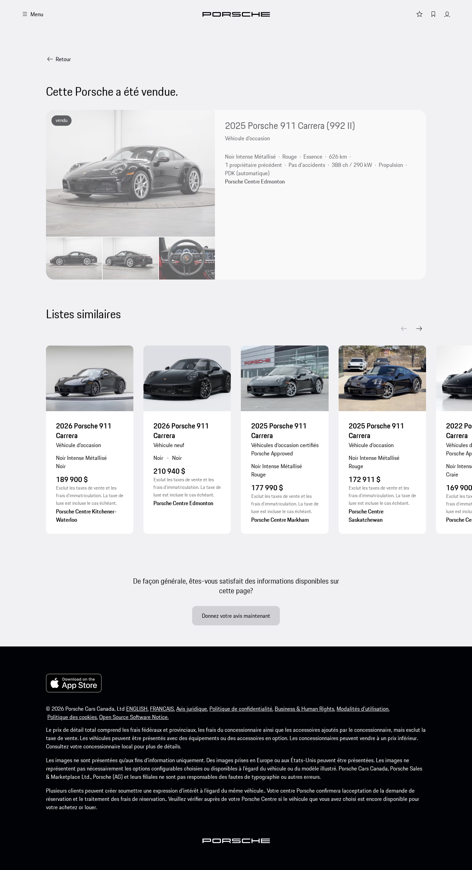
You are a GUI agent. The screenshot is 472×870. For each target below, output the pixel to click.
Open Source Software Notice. (134, 717)
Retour (63, 59)
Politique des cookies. (72, 717)
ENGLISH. (137, 708)
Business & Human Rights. (305, 708)
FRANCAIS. (162, 708)
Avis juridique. (192, 708)
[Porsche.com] (236, 14)
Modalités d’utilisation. (363, 708)
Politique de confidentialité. (241, 708)
